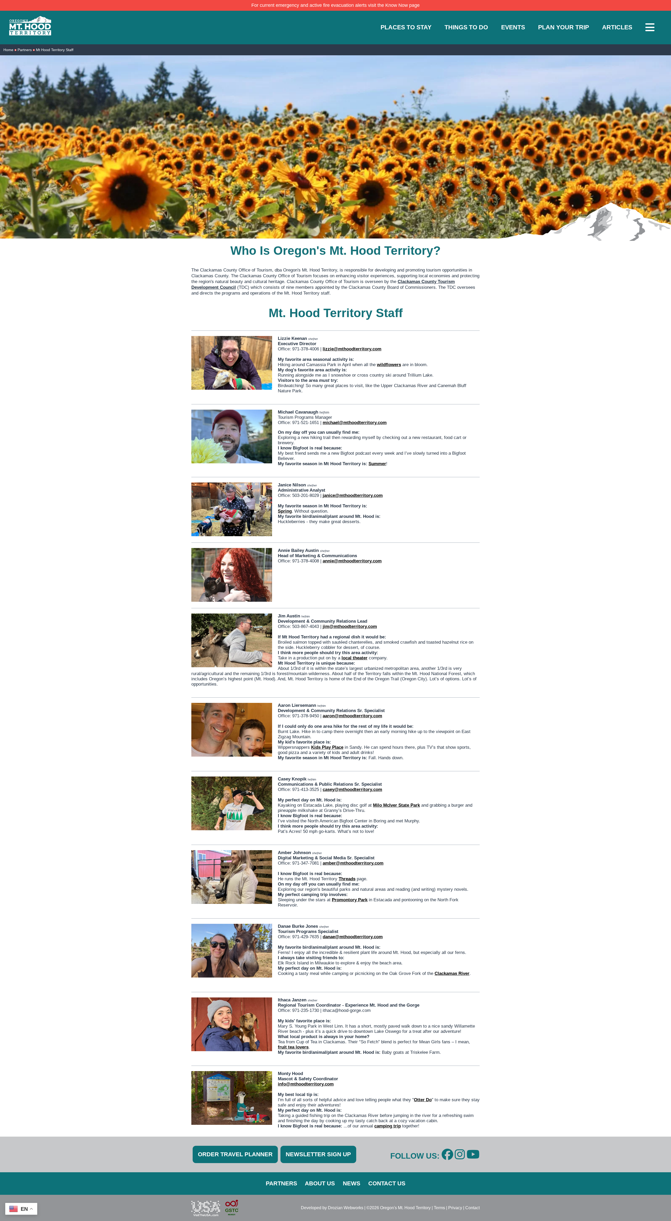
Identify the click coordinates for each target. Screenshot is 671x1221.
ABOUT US (320, 1183)
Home (8, 50)
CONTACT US (386, 1183)
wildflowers (389, 364)
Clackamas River (452, 973)
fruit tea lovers (293, 1047)
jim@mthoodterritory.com (350, 626)
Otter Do (423, 1099)
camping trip (387, 1126)
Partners (25, 50)
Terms (439, 1208)
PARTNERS (281, 1183)
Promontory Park (349, 899)
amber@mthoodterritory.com (353, 863)
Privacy (455, 1208)
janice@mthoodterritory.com (353, 495)
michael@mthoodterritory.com (355, 422)
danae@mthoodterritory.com (353, 936)
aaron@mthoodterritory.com (352, 715)
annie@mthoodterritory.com (352, 560)
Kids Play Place (327, 747)
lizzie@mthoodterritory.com (352, 348)
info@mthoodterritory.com (306, 1084)
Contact (472, 1208)
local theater (354, 657)
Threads (347, 878)
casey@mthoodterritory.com (352, 789)
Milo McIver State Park (396, 805)
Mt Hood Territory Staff (54, 50)
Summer (377, 463)
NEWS (351, 1183)
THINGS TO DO (466, 27)
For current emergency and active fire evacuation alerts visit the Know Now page (335, 5)
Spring (285, 511)
